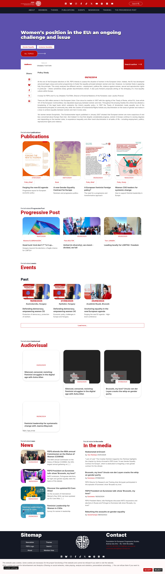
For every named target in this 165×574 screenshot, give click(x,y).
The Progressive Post (125, 10)
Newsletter (30, 542)
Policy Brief (28, 182)
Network (44, 63)
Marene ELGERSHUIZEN (32, 241)
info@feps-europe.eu (127, 546)
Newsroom (93, 10)
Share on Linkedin (29, 79)
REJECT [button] (158, 570)
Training (107, 10)
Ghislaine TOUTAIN (44, 66)
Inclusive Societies (45, 47)
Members (42, 10)
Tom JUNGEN (110, 241)
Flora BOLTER (69, 241)
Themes (54, 10)
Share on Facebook (29, 90)
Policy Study (121, 182)
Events (81, 10)
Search (135, 4)
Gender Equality (28, 47)
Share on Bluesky (29, 85)
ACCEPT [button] (148, 570)
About (32, 10)
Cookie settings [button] (11, 568)
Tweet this (29, 95)
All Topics (29, 54)
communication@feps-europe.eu (118, 548)
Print (29, 101)
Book (57, 182)
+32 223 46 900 (112, 546)
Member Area (49, 550)
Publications (68, 10)
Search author (131, 64)
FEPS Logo (30, 546)
